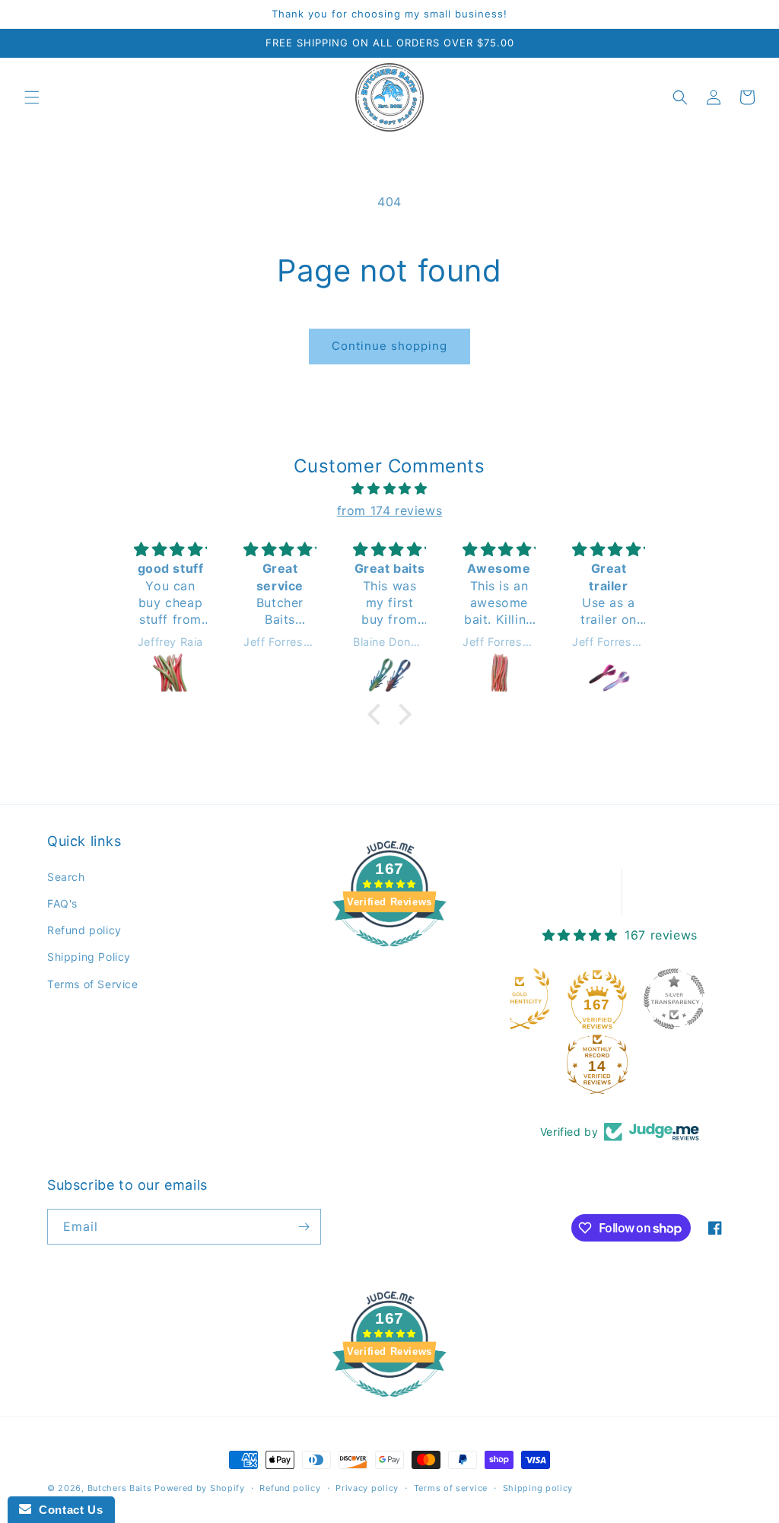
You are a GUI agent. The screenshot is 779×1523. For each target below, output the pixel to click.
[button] (32, 97)
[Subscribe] (303, 1227)
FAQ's (62, 903)
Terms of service (451, 1488)
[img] (389, 489)
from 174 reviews (390, 510)
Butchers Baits (119, 1488)
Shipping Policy (89, 956)
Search (66, 876)
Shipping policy (538, 1488)
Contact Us (67, 1509)
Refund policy (84, 930)
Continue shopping (389, 346)
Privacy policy (367, 1488)
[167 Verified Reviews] (389, 954)
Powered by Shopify (199, 1488)
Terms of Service (92, 984)
